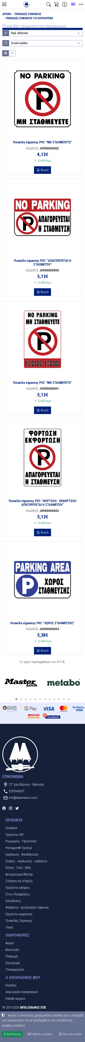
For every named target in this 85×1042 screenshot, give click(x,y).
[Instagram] (10, 808)
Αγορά (44, 170)
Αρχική (6, 14)
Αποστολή (12, 950)
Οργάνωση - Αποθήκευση (22, 854)
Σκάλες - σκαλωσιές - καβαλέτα (26, 861)
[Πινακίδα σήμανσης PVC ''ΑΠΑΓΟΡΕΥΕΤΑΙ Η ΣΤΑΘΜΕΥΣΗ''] (42, 217)
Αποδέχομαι (13, 1034)
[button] (49, 4)
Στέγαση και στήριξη (19, 881)
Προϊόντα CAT (15, 835)
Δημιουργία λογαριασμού (22, 992)
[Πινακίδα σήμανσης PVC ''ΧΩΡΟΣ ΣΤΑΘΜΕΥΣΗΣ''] (42, 580)
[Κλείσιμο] (81, 1014)
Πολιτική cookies (71, 1034)
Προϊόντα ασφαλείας (19, 914)
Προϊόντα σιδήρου (17, 888)
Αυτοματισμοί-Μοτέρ (19, 874)
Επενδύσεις (13, 901)
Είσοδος (11, 985)
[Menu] (4, 4)
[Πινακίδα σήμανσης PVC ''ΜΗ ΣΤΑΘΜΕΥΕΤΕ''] (42, 99)
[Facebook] (4, 808)
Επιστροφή (13, 963)
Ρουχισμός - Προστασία (21, 841)
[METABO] (64, 683)
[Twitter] (17, 808)
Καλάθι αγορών (15, 998)
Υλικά (9, 927)
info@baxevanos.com (23, 798)
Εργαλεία (11, 828)
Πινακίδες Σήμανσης (28, 14)
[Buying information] (64, 4)
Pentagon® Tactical (19, 848)
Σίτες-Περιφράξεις (18, 894)
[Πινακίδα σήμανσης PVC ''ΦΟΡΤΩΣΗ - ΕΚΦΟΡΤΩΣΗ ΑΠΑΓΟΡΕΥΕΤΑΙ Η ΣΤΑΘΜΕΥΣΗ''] (42, 457)
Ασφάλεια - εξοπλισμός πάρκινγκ (27, 907)
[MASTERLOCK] (21, 683)
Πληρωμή (12, 956)
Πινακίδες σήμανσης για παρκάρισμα (29, 18)
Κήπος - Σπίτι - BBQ (18, 868)
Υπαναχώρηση (15, 969)
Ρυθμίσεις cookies (41, 1034)
